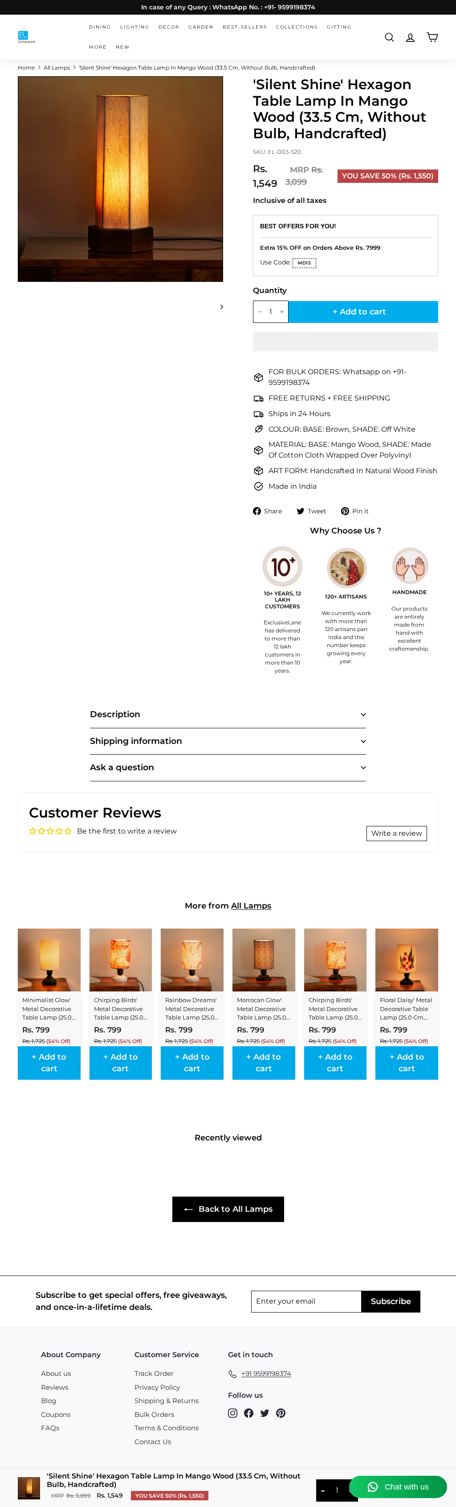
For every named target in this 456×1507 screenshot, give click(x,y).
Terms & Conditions (166, 1428)
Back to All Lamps (234, 1209)
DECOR (169, 27)
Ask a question (122, 767)
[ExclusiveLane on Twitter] (264, 1413)
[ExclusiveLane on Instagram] (232, 1413)
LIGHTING (135, 27)
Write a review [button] (396, 833)
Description (115, 714)
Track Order (154, 1373)
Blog (48, 1400)
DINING (100, 27)
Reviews (54, 1387)
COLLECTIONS (297, 27)
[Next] (217, 306)
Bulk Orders (154, 1414)
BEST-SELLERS (245, 27)
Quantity (267, 290)
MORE (98, 47)
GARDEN (201, 27)
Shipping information (136, 741)
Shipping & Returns (166, 1400)
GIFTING (339, 27)
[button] (345, 341)
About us (56, 1373)
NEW (123, 47)
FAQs (50, 1428)
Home (26, 67)
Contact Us (152, 1441)
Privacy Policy (157, 1387)
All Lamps (57, 67)
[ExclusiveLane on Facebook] (248, 1413)
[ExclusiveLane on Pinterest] (280, 1413)
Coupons (55, 1414)
